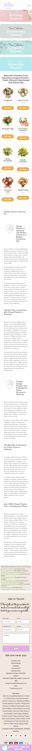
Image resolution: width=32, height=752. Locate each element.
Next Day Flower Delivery (21, 711)
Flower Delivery (17, 708)
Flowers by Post (9, 721)
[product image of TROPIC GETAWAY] (23, 151)
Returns (21, 724)
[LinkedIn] (20, 735)
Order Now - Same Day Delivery (18, 747)
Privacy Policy (25, 703)
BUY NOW (7, 108)
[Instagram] (16, 735)
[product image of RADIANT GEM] (8, 121)
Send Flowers (8, 713)
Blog (26, 724)
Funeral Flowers (13, 716)
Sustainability (21, 706)
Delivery (4, 701)
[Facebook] (6, 735)
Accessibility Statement (16, 696)
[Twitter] (11, 735)
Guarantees (20, 701)
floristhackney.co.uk (16, 688)
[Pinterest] (25, 735)
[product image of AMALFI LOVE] (23, 92)
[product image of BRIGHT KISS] (23, 182)
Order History (14, 724)
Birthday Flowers (24, 716)
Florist (28, 719)
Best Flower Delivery (8, 719)
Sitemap (16, 726)
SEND (16, 648)
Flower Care (12, 701)
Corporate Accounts (22, 698)
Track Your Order (20, 721)
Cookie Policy (10, 698)
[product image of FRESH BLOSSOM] (8, 151)
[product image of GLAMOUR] (8, 92)
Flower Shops (17, 713)
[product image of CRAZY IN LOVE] (8, 182)
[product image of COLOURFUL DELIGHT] (23, 121)
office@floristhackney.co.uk (18, 683)
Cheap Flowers (20, 719)
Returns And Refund (9, 706)
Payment (17, 703)
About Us (5, 696)
